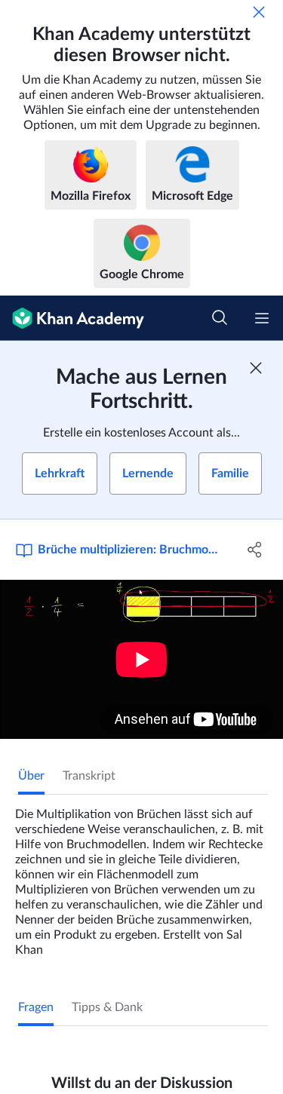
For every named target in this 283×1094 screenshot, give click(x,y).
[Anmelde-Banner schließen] (256, 368)
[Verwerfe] (259, 12)
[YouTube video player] (141, 659)
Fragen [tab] (36, 1007)
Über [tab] (31, 776)
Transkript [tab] (89, 776)
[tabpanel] (141, 876)
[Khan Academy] (72, 318)
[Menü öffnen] (262, 318)
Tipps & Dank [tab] (107, 1007)
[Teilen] (255, 550)
